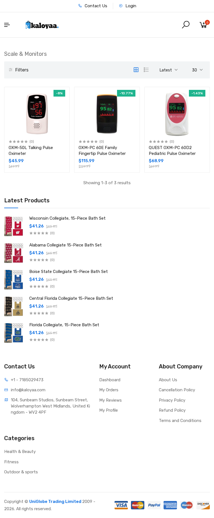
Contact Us (95, 5)
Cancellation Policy (177, 389)
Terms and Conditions (180, 420)
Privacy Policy (172, 400)
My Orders (108, 389)
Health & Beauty (20, 451)
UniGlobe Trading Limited (55, 501)
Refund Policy (172, 410)
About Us (168, 379)
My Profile (108, 410)
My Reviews (110, 400)
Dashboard (109, 379)
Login (130, 5)
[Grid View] (136, 69)
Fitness (11, 461)
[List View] (146, 69)
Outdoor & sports (21, 471)
